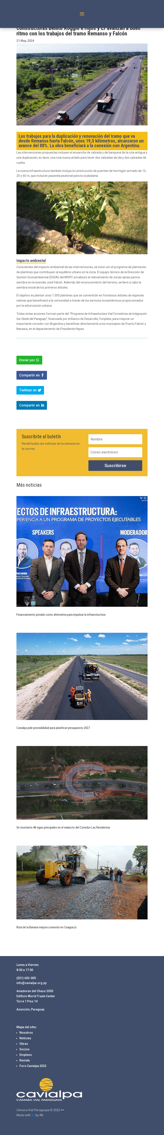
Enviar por (27, 360)
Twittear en (28, 390)
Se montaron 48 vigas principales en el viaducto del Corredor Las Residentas (63, 827)
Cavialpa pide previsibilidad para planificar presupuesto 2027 (53, 728)
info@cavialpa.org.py (31, 983)
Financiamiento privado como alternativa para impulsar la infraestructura (60, 615)
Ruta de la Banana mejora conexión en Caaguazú (46, 927)
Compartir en (29, 375)
